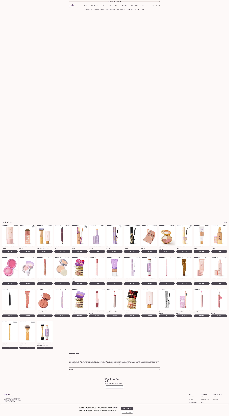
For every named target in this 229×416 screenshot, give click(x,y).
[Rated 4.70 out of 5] (126, 225)
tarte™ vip (215, 397)
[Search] (159, 6)
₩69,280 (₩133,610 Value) (42, 248)
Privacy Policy (115, 407)
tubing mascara (88, 9)
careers (202, 402)
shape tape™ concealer (99, 9)
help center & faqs (193, 402)
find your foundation (110, 9)
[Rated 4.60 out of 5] (4, 225)
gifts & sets (137, 9)
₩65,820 (21, 345)
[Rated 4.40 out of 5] (22, 225)
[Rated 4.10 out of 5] (161, 289)
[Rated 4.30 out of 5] (57, 289)
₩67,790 (4, 248)
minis (143, 9)
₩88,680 (73, 281)
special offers (130, 9)
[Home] (8, 395)
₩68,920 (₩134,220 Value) (42, 345)
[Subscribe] (121, 387)
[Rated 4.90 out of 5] (144, 257)
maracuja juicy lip (121, 9)
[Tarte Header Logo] (73, 6)
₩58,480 (73, 248)
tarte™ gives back (205, 399)
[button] (104, 6)
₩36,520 (178, 313)
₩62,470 (161, 249)
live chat (191, 399)
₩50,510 (91, 313)
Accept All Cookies (127, 408)
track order (191, 397)
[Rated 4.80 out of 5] (74, 225)
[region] (114, 410)
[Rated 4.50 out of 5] (92, 225)
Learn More (13, 401)
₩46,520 (213, 313)
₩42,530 (108, 248)
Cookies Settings (127, 412)
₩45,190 (21, 248)
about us (203, 397)
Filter (225, 222)
